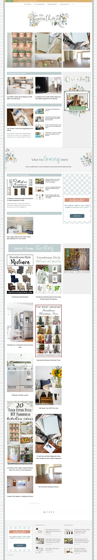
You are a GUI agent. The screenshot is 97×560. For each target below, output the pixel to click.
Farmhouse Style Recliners (20, 297)
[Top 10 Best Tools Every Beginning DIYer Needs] (20, 117)
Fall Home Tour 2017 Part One (48, 408)
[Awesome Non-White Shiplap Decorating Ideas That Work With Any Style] (39, 119)
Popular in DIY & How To (17, 73)
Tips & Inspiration (39, 4)
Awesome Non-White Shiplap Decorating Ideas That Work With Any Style (52, 118)
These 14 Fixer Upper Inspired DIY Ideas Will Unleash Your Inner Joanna (19, 237)
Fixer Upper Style (64, 4)
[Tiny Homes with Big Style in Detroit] (39, 111)
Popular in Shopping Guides (18, 175)
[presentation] (15, 1)
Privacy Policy (10, 555)
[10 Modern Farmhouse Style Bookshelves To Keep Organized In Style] (20, 187)
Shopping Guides (52, 4)
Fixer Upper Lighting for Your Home (46, 237)
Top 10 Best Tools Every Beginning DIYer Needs (20, 129)
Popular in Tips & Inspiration (19, 105)
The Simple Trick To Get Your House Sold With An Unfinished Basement (48, 97)
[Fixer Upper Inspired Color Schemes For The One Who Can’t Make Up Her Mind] (40, 541)
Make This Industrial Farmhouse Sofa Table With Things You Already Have (19, 97)
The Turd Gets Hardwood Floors (48, 487)
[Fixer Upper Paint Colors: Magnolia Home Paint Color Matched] (40, 531)
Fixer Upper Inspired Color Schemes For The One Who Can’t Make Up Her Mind (53, 540)
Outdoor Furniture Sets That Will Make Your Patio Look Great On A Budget (52, 181)
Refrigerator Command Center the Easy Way (28, 1)
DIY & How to (27, 4)
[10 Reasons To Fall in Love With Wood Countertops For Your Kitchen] (39, 135)
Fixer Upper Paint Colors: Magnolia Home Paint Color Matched (53, 531)
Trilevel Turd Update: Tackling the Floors (29, 65)
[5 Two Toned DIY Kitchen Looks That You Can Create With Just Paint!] (39, 127)
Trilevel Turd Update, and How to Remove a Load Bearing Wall (76, 65)
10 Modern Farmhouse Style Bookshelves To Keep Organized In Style (20, 199)
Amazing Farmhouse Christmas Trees (48, 360)
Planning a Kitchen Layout (20, 395)
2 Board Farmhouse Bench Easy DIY (76, 48)
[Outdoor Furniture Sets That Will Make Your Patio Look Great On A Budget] (39, 181)
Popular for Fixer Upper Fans (19, 213)
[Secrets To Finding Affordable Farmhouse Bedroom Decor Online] (39, 189)
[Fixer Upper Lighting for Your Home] (40, 550)
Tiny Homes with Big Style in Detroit (52, 110)
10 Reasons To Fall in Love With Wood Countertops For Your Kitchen (53, 134)
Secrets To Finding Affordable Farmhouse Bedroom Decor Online (53, 188)
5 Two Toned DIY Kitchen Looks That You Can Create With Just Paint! (53, 126)
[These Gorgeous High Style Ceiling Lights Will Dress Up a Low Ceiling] (39, 197)
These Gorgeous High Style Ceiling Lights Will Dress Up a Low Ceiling (52, 196)
